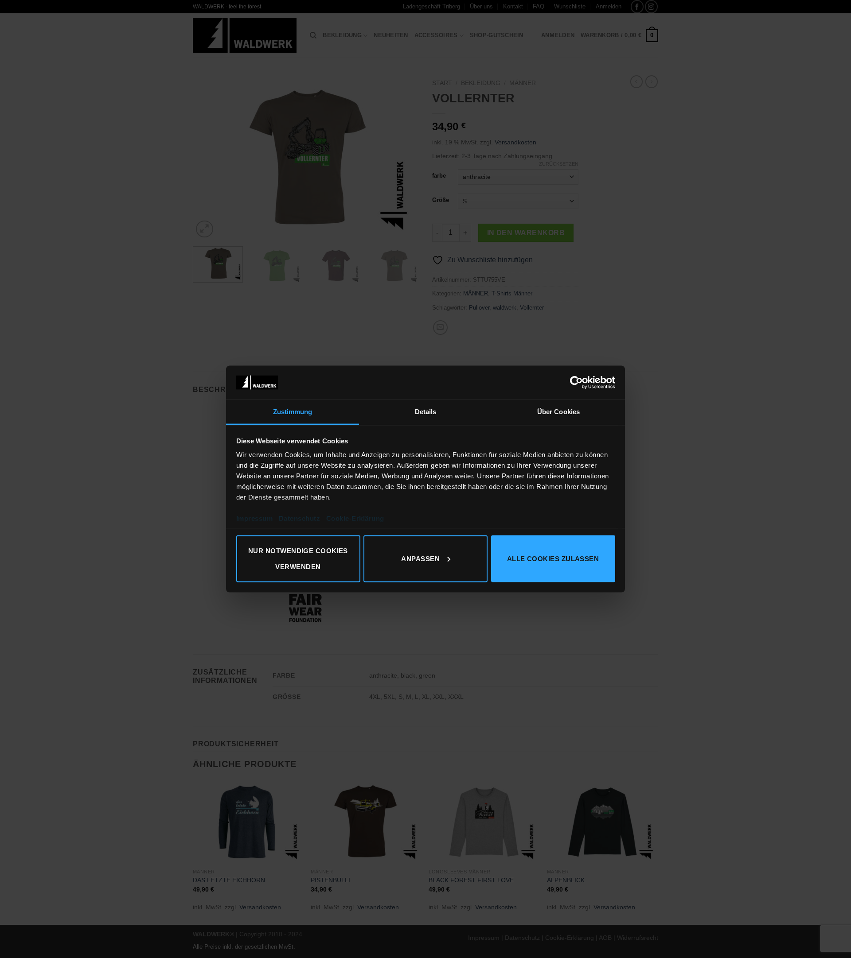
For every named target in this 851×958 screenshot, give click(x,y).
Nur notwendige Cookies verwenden (298, 558)
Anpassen (420, 558)
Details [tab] (426, 411)
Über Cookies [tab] (558, 411)
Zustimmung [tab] (292, 411)
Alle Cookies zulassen (553, 558)
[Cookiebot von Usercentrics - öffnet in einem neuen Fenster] (576, 382)
